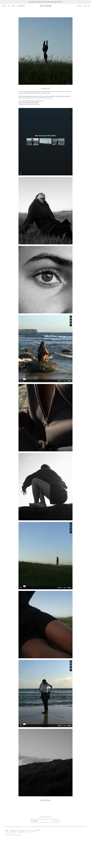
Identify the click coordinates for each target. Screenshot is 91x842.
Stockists (7, 830)
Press (31, 830)
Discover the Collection (45, 800)
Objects (13, 6)
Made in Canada (37, 830)
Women (4, 6)
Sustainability (13, 832)
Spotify (17, 830)
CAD (78, 6)
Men (9, 6)
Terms (28, 832)
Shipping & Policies (22, 832)
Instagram (12, 830)
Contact (7, 832)
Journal (22, 830)
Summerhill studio (21, 6)
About (27, 830)
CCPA (33, 832)
